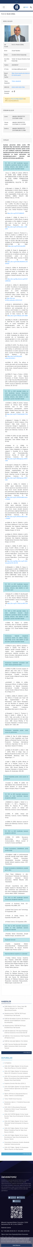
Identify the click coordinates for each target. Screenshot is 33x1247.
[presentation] (2, 1169)
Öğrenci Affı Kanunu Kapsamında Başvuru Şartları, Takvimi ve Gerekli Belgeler (16, 1094)
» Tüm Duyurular (27, 1153)
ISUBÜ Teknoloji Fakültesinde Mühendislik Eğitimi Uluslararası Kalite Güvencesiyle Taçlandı (15, 1046)
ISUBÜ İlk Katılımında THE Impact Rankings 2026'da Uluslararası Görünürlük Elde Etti (16, 1031)
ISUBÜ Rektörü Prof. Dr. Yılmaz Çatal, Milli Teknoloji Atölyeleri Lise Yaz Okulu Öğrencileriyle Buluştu (15, 1008)
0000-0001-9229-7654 (18, 87)
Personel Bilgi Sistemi (17, 99)
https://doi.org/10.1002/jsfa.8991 (16, 246)
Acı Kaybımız (7, 1063)
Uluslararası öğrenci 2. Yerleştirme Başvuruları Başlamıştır (17, 1103)
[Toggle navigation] (3, 7)
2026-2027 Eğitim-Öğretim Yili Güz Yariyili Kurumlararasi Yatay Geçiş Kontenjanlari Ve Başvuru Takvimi (16, 1137)
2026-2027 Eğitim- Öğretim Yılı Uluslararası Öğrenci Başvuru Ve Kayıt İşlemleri (16, 1148)
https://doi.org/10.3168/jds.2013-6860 (17, 315)
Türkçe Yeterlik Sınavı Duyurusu (13, 1099)
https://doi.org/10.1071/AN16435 (15, 213)
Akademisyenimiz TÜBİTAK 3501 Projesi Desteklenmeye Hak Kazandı (15, 1014)
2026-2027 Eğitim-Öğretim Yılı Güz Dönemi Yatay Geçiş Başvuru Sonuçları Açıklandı (16, 1067)
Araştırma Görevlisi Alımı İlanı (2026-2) (15, 1083)
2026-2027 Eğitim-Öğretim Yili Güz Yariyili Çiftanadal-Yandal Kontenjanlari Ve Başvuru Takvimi (16, 1123)
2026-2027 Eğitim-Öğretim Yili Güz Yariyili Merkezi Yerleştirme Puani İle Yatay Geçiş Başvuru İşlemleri (16, 1130)
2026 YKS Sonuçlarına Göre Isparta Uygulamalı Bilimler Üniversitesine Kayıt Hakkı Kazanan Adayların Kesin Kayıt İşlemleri (17, 1078)
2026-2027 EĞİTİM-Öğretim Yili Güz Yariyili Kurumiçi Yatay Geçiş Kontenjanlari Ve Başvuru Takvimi (17, 1116)
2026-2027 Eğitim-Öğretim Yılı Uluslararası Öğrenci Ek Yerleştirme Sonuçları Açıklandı (16, 1072)
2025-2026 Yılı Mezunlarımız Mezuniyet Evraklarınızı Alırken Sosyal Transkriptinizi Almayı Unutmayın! (15, 1109)
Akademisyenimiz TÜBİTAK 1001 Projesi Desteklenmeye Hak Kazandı (15, 1026)
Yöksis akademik (16, 81)
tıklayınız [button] (29, 1241)
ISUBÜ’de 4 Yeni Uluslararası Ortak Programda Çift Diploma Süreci (17, 1037)
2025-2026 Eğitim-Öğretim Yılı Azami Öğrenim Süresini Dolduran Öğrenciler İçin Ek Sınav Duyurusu (17, 1088)
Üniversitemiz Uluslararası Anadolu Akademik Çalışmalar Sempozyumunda (16, 1143)
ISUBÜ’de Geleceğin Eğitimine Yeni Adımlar (16, 1041)
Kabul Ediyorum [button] (16, 1245)
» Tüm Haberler (27, 1052)
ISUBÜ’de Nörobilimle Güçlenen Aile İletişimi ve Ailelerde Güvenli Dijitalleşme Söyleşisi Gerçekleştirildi (17, 1020)
